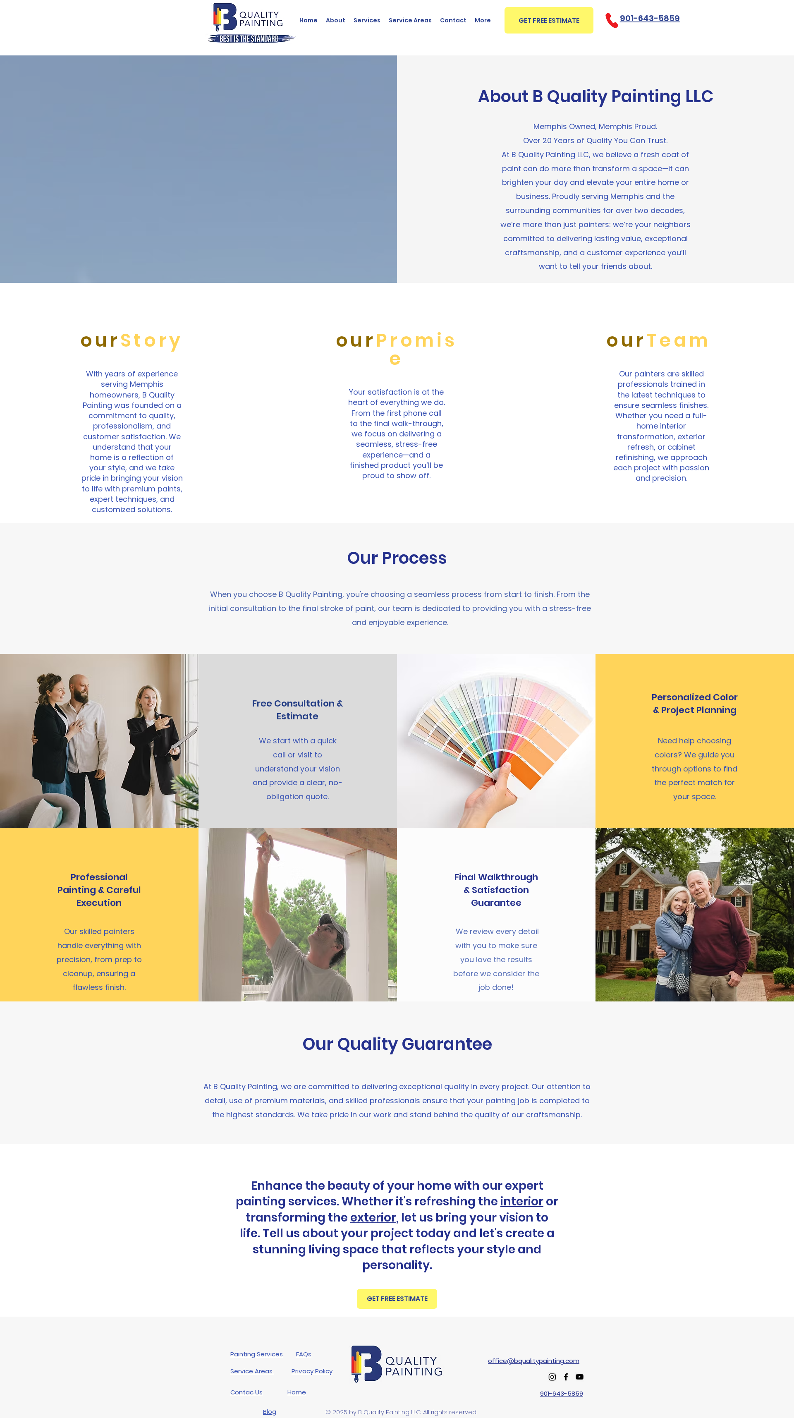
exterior (373, 1218)
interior (521, 1201)
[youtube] (579, 1377)
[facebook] (566, 1377)
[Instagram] (552, 1377)
